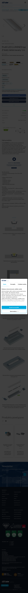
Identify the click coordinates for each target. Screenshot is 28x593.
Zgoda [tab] (4, 284)
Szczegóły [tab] (12, 284)
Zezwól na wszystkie (14, 307)
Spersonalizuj (13, 311)
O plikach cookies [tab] (22, 284)
